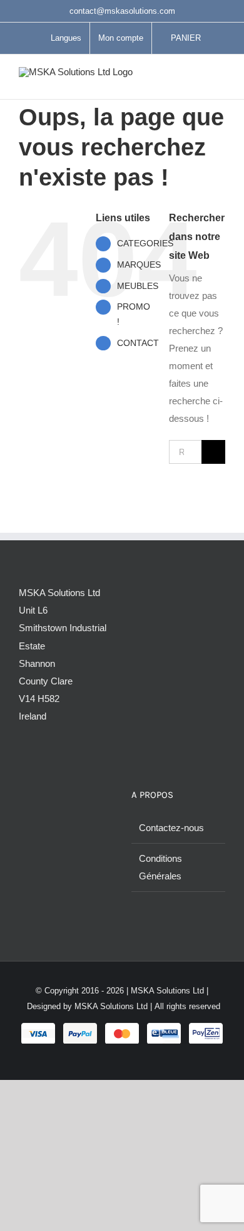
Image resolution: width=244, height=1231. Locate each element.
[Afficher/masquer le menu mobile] (220, 79)
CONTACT (138, 343)
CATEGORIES (145, 243)
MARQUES (139, 264)
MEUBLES (137, 286)
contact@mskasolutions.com (122, 11)
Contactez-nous (171, 827)
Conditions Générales (160, 867)
